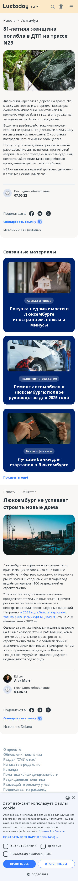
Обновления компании (22, 754)
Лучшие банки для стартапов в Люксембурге (39, 462)
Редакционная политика (24, 779)
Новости (9, 20)
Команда (10, 769)
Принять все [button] (19, 864)
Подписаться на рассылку (25, 789)
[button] (39, 837)
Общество (28, 492)
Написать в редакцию (22, 764)
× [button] (73, 797)
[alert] (39, 837)
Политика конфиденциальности (30, 774)
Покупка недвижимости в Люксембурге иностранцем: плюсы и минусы (39, 317)
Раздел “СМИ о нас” (19, 759)
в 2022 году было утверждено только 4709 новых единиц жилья (34, 614)
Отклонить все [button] (56, 864)
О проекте (12, 749)
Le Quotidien (31, 230)
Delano (26, 726)
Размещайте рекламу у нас (26, 784)
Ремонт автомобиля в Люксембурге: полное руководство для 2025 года (39, 392)
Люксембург (29, 20)
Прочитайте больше (52, 831)
